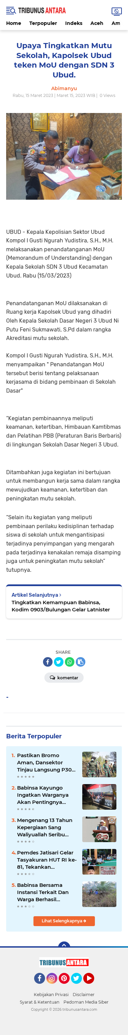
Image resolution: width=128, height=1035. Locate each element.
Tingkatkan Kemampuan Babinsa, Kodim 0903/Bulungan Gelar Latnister (61, 606)
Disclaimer (84, 994)
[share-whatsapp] (69, 662)
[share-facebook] (48, 662)
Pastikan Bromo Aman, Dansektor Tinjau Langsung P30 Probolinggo (44, 762)
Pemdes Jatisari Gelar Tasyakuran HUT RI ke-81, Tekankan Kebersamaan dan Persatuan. (47, 859)
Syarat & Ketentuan (39, 1002)
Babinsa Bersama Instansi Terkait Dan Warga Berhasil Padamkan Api (43, 892)
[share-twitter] (58, 662)
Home (13, 23)
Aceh (96, 23)
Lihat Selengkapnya (62, 920)
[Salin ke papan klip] (80, 662)
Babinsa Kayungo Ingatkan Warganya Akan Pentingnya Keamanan (43, 795)
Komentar (67, 677)
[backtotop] (64, 947)
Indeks (73, 23)
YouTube (93, 987)
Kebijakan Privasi (51, 994)
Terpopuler (43, 23)
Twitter (79, 987)
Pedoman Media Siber (86, 1002)
